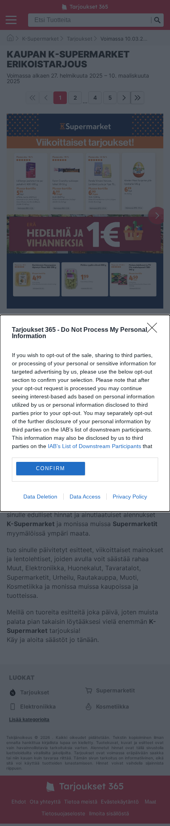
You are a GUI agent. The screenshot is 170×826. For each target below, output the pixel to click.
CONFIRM (50, 468)
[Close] (154, 330)
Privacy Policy (130, 496)
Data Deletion (40, 496)
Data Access (85, 496)
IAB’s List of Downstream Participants (94, 446)
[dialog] (85, 413)
